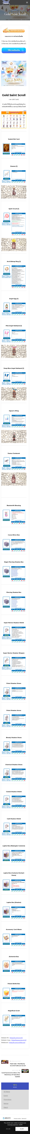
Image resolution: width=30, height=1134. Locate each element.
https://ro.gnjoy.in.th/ (16, 1038)
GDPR (20, 1124)
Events (14, 10)
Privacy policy (17, 1118)
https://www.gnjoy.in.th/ (18, 1040)
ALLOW (22, 1128)
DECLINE (8, 1128)
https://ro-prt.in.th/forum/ (17, 1042)
